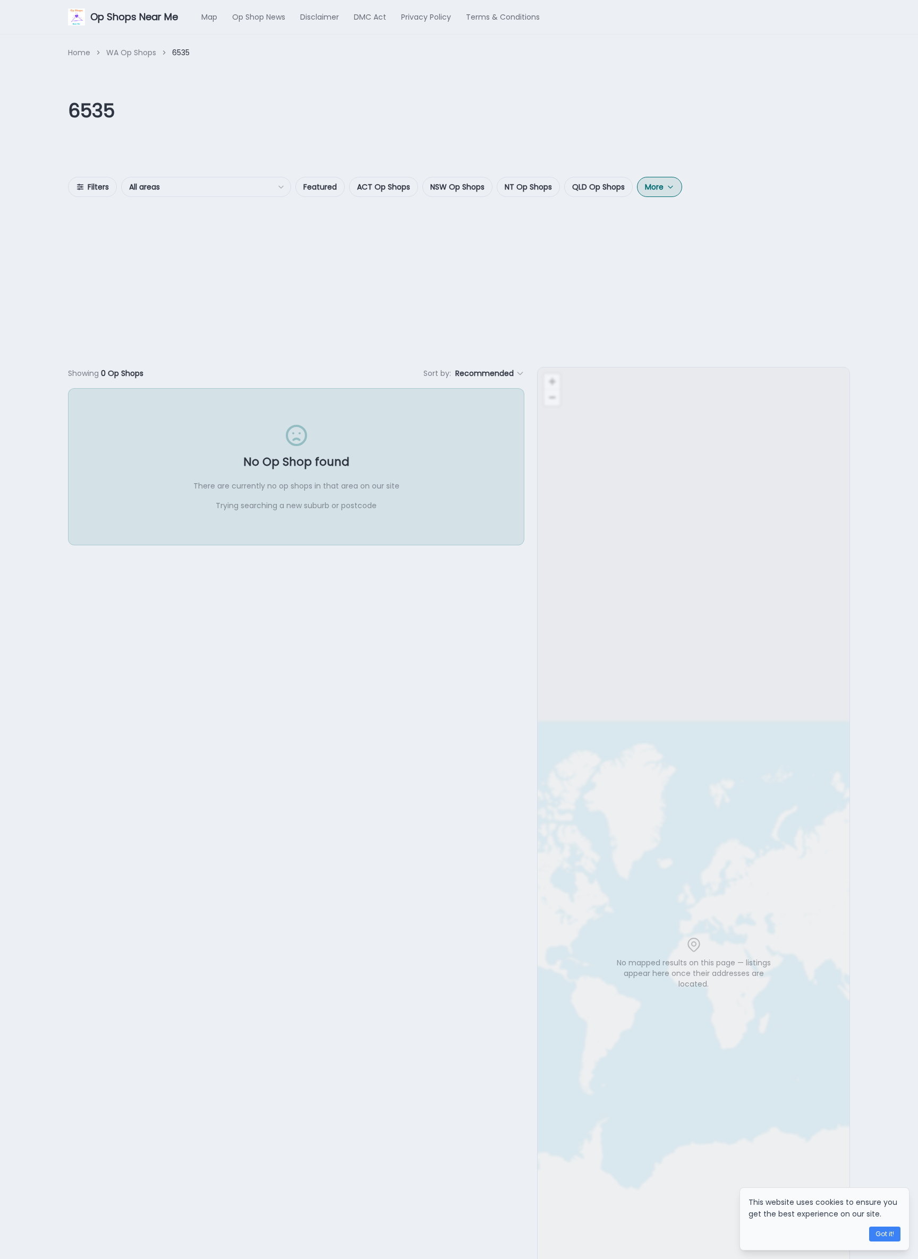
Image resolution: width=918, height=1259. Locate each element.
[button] (552, 382)
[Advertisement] (459, 282)
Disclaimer (319, 17)
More (654, 187)
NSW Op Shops (457, 187)
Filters (98, 187)
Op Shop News (258, 17)
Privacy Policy (426, 17)
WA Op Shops (131, 52)
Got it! (885, 1233)
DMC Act (370, 17)
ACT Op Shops (383, 187)
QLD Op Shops (598, 187)
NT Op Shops (528, 187)
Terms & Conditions (503, 17)
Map (209, 17)
